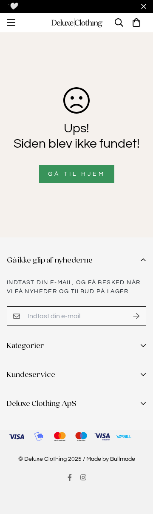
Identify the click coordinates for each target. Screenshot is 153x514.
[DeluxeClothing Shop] (76, 22)
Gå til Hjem (76, 174)
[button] (136, 22)
